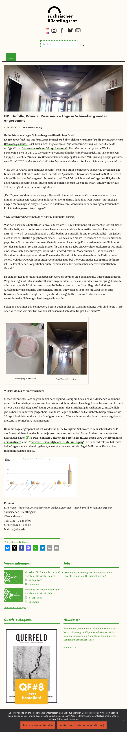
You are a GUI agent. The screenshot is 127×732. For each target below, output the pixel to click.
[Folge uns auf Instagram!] (54, 32)
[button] (7, 548)
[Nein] (123, 720)
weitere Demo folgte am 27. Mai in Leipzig (57, 442)
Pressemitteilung (34, 128)
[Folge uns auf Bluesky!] (70, 32)
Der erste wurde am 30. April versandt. (45, 148)
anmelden (69, 647)
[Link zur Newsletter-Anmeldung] (78, 32)
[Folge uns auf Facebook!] (62, 32)
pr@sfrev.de (18, 529)
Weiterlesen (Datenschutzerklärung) (81, 725)
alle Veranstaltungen (15, 607)
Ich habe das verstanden (38, 725)
